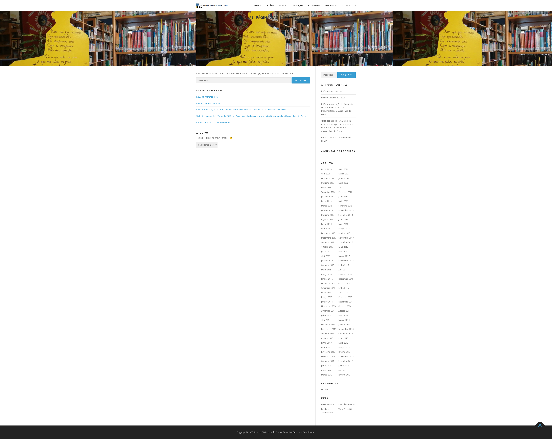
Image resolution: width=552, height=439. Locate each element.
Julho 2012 (326, 365)
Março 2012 (326, 374)
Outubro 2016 (327, 265)
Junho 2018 (326, 224)
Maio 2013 (343, 342)
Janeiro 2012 (344, 374)
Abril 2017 (325, 256)
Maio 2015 (326, 292)
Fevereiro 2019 (345, 205)
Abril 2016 (343, 269)
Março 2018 (344, 228)
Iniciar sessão (327, 404)
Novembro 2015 (328, 283)
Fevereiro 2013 (328, 351)
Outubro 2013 (327, 333)
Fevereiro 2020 (345, 192)
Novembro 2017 (346, 237)
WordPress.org (345, 409)
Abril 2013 (325, 347)
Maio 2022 (343, 182)
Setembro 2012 (345, 361)
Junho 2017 (326, 251)
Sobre (257, 5)
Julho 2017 (343, 246)
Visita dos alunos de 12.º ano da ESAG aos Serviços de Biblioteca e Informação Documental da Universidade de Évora (251, 116)
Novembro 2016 (346, 260)
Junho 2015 (343, 288)
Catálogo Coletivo (277, 5)
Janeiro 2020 (327, 196)
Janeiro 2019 (327, 210)
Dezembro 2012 (328, 356)
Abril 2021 (343, 187)
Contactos (349, 5)
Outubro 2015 (344, 283)
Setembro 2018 (345, 215)
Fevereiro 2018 (328, 233)
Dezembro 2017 (328, 237)
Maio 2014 (343, 315)
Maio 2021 (326, 187)
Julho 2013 (343, 338)
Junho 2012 (343, 365)
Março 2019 (326, 205)
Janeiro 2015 (327, 301)
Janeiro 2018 (344, 233)
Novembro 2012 (346, 356)
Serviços (298, 5)
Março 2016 (326, 274)
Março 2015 (326, 297)
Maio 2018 (343, 224)
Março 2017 (344, 256)
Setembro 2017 (345, 242)
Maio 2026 (343, 169)
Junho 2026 (326, 169)
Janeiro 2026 (344, 178)
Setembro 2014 (328, 310)
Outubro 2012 (327, 361)
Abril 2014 (325, 320)
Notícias (325, 389)
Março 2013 (344, 347)
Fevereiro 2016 (345, 274)
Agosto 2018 (327, 219)
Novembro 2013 (346, 329)
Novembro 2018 (346, 210)
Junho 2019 (326, 201)
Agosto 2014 (344, 310)
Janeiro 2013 (344, 351)
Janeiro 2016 (327, 278)
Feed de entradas (346, 404)
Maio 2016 (326, 269)
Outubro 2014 (344, 306)
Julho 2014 (326, 315)
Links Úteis (331, 5)
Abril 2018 (325, 228)
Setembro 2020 (328, 192)
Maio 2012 (326, 370)
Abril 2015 (343, 292)
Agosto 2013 (327, 338)
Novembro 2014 (328, 306)
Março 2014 (344, 320)
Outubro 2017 (327, 242)
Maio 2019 (343, 201)
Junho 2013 (326, 342)
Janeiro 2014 (344, 324)
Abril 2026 (325, 173)
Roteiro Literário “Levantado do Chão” (214, 122)
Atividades (314, 5)
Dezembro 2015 (345, 278)
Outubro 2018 (327, 215)
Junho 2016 (343, 265)
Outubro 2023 (327, 182)
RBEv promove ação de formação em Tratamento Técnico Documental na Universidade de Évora (242, 109)
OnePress (293, 432)
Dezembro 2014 (345, 301)
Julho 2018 (343, 219)
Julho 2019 (343, 196)
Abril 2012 (343, 370)
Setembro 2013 (345, 333)
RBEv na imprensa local (207, 96)
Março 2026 (344, 173)
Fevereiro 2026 (328, 178)
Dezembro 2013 (328, 329)
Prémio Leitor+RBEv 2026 (208, 103)
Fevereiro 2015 (345, 297)
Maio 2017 (343, 251)
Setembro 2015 (328, 288)
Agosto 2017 (327, 246)
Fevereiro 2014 (328, 324)
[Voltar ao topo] (540, 425)
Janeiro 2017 (327, 260)
